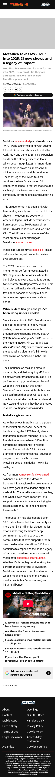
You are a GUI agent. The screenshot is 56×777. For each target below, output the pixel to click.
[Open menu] (5, 4)
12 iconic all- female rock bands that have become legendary (27, 624)
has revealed (22, 141)
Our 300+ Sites (35, 715)
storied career (24, 242)
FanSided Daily (36, 720)
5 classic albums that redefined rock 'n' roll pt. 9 (28, 650)
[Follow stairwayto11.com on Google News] (48, 673)
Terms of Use (10, 731)
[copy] (21, 89)
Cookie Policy (35, 731)
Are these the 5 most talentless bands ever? (25, 633)
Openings (32, 709)
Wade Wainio (13, 84)
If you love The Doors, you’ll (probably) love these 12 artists (24, 659)
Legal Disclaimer (12, 737)
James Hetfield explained (33, 474)
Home (6, 686)
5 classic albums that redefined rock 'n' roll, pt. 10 (28, 642)
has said (38, 249)
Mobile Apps (9, 720)
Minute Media (17, 754)
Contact (7, 715)
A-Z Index (8, 746)
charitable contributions (30, 557)
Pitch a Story (9, 726)
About (6, 709)
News (14, 686)
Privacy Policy (35, 726)
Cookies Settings (37, 746)
